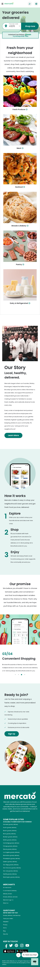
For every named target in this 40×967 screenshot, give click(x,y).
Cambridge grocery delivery (11, 843)
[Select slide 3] (21, 674)
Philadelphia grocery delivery (11, 858)
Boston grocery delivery (10, 830)
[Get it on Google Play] (22, 951)
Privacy (5, 925)
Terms (5, 928)
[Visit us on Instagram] (21, 945)
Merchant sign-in (8, 900)
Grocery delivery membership (11, 915)
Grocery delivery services (10, 897)
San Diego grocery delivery (11, 865)
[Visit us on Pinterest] (16, 945)
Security (5, 934)
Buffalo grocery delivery (10, 840)
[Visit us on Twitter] (11, 945)
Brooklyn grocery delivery (10, 837)
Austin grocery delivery (9, 827)
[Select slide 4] (24, 674)
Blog (4, 931)
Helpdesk (5, 921)
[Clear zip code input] (19, 26)
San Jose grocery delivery (10, 871)
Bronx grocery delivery (9, 834)
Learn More (13, 435)
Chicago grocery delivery (10, 846)
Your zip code (13, 24)
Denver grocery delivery (10, 849)
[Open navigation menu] (2, 4)
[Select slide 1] (15, 674)
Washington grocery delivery (11, 877)
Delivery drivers (7, 894)
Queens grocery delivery (10, 861)
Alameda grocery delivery (10, 824)
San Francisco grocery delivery (12, 868)
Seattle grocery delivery (10, 874)
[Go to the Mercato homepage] (8, 4)
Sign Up (11, 733)
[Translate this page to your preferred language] (36, 4)
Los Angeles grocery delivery (11, 852)
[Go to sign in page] (30, 4)
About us (5, 903)
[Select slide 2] (18, 674)
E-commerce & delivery (10, 890)
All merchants (7, 887)
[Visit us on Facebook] (5, 945)
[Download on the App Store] (9, 951)
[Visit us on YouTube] (27, 945)
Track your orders (8, 918)
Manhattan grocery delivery (11, 855)
